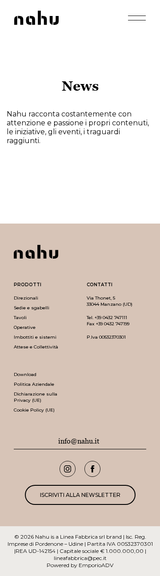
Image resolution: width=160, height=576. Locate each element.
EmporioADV (96, 565)
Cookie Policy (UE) (34, 410)
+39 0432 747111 (111, 317)
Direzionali (26, 298)
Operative (25, 327)
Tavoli (20, 317)
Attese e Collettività (36, 347)
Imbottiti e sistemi (35, 337)
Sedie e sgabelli (31, 308)
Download (25, 374)
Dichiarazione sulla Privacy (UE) (35, 397)
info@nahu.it (79, 441)
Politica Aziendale (34, 384)
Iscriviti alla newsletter (80, 495)
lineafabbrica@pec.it (80, 558)
